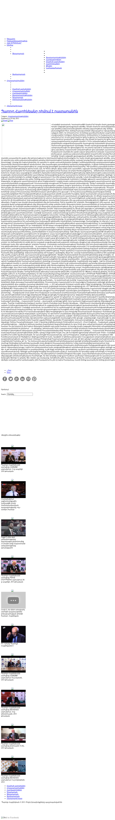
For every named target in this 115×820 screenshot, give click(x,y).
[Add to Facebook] (10, 817)
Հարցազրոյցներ (14, 790)
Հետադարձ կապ (14, 798)
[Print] (10, 121)
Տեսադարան (13, 794)
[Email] (4, 121)
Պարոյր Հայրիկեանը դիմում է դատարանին (39, 111)
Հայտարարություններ (18, 116)
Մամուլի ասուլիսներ (16, 786)
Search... (4, 394)
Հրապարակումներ (15, 788)
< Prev (9, 370)
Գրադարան (12, 792)
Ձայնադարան (13, 796)
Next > (9, 372)
